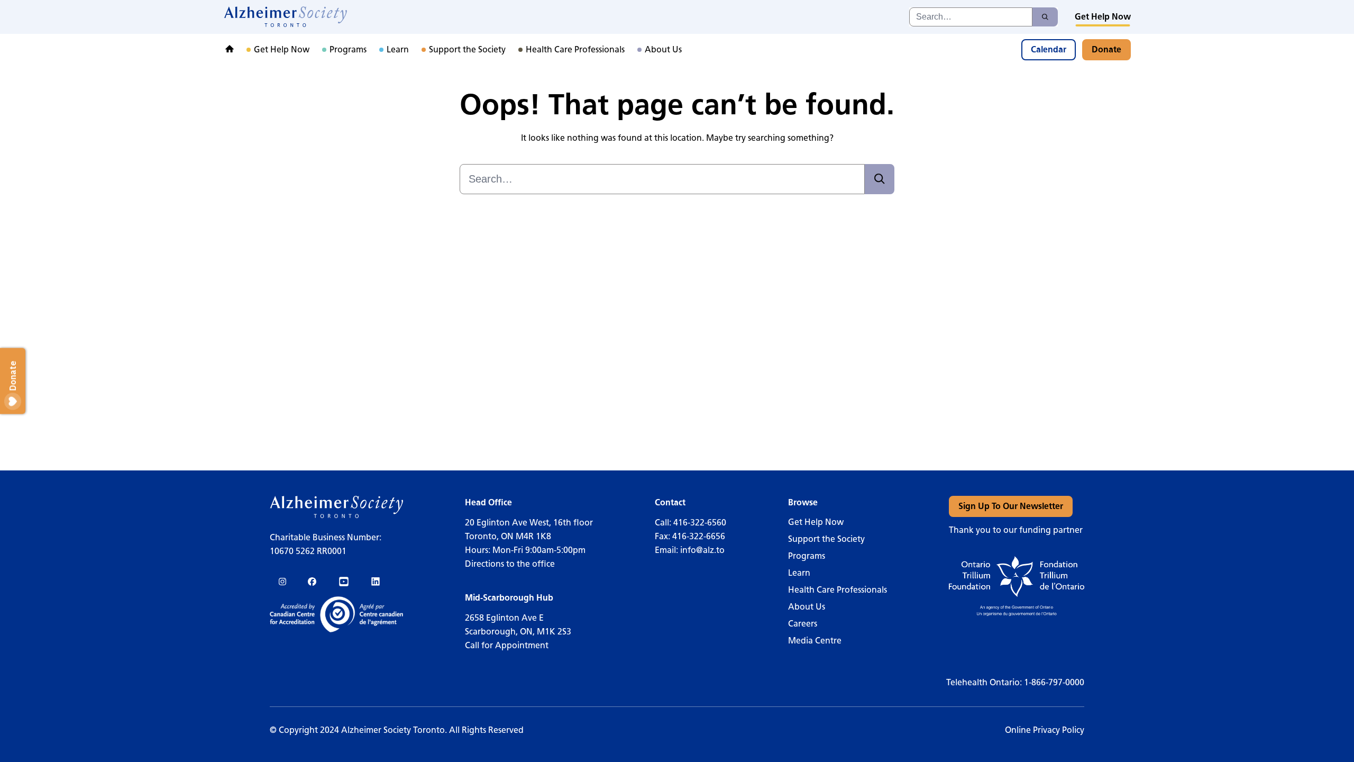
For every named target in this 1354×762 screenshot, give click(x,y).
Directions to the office (510, 564)
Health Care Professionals (837, 590)
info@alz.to (702, 550)
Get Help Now (816, 522)
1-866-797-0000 (1054, 682)
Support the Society (826, 539)
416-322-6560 (699, 523)
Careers (802, 624)
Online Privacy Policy (1044, 730)
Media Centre (814, 641)
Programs (806, 556)
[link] (286, 17)
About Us (806, 607)
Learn (799, 573)
